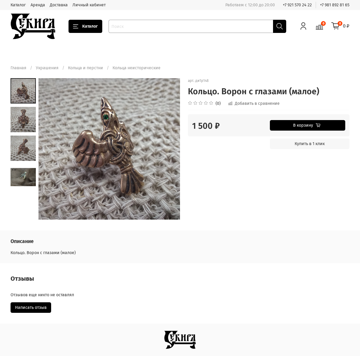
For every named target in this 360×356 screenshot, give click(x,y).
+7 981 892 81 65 (334, 4)
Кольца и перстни (85, 67)
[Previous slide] (49, 149)
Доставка (59, 4)
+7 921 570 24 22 (297, 4)
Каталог (18, 4)
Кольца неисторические (136, 67)
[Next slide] (169, 149)
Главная (18, 67)
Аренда (38, 4)
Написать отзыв (31, 307)
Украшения (47, 67)
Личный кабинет (89, 4)
